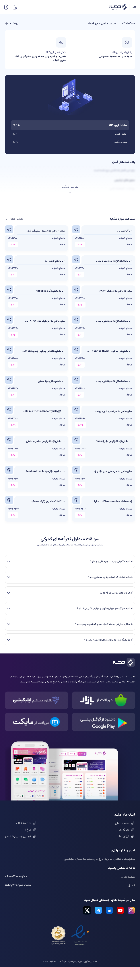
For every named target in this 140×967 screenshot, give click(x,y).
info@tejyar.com (18, 885)
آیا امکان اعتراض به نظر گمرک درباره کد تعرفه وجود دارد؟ (104, 624)
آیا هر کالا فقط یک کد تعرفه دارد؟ (116, 593)
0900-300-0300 (16, 876)
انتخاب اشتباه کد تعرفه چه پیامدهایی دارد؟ (110, 577)
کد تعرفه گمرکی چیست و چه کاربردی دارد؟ (111, 561)
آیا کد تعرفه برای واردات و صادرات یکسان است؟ (108, 640)
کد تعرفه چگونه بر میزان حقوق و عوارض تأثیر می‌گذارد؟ (105, 608)
